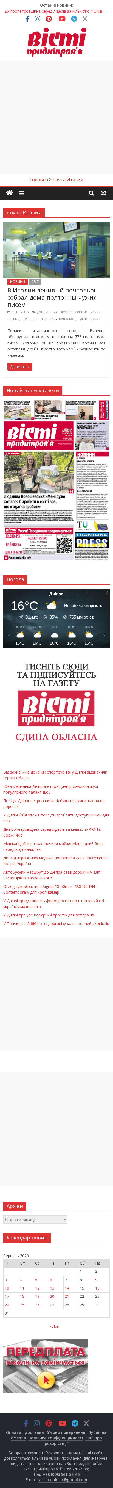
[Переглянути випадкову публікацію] (104, 192)
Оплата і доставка (25, 1432)
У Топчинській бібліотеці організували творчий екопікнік (56, 923)
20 (52, 1296)
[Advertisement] (56, 117)
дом (40, 312)
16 (97, 1288)
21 (67, 1296)
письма (13, 318)
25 (22, 1304)
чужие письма (89, 318)
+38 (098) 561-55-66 (61, 1474)
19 (37, 1296)
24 (7, 1304)
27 (52, 1304)
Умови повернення (66, 1432)
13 (52, 1288)
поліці (26, 318)
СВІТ (35, 281)
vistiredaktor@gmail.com (62, 1479)
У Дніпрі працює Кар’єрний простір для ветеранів (48, 915)
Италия (52, 312)
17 (7, 1296)
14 (67, 1288)
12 (37, 1288)
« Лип (54, 1326)
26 (37, 1304)
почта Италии (44, 318)
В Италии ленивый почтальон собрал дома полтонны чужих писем (52, 297)
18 (22, 1296)
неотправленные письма (80, 312)
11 (22, 1288)
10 (7, 1288)
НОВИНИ (17, 281)
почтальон (66, 318)
